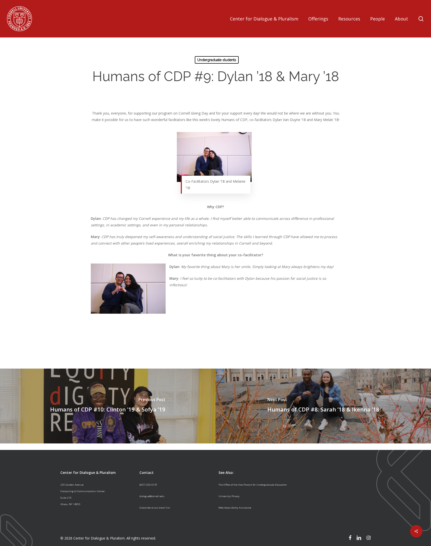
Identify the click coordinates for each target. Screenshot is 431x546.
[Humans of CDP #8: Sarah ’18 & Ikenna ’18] (323, 406)
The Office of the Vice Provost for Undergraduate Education (252, 484)
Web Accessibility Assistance (234, 507)
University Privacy (228, 496)
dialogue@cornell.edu (151, 496)
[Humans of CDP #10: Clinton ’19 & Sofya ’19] (108, 406)
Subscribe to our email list (154, 507)
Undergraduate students (216, 60)
